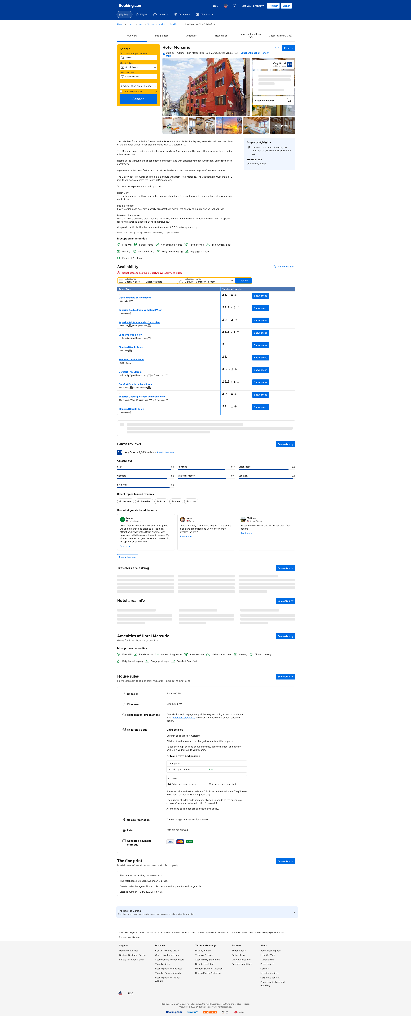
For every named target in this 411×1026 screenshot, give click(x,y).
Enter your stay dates (184, 792)
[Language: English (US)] (225, 6)
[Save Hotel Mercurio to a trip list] (277, 48)
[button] (138, 86)
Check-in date (126, 63)
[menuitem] (124, 14)
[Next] (291, 86)
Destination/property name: (133, 53)
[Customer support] (234, 6)
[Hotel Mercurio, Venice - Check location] (164, 54)
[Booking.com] (130, 6)
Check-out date (127, 72)
